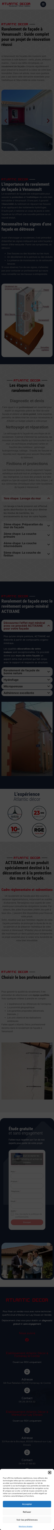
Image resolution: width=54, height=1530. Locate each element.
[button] (49, 1472)
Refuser (27, 1512)
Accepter (27, 1504)
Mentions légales (25, 1526)
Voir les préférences (27, 1519)
